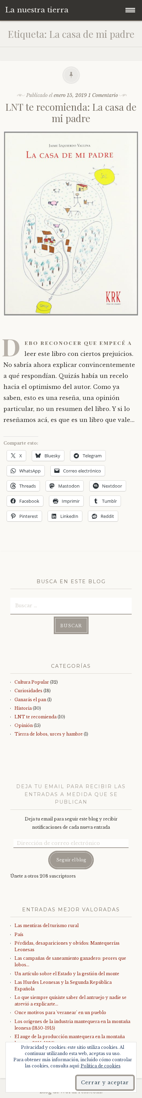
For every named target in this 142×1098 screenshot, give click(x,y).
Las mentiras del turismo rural (46, 925)
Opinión (23, 725)
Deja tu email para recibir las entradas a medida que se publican (71, 794)
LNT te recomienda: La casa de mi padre (71, 112)
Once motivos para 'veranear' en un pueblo (60, 1012)
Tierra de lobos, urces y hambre (48, 734)
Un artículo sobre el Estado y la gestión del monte (66, 973)
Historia (23, 708)
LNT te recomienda (35, 716)
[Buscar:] (71, 605)
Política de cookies (101, 1065)
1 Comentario (103, 95)
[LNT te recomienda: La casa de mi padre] (71, 320)
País (18, 934)
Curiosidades (28, 690)
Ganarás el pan (30, 699)
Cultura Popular (31, 682)
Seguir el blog (71, 859)
